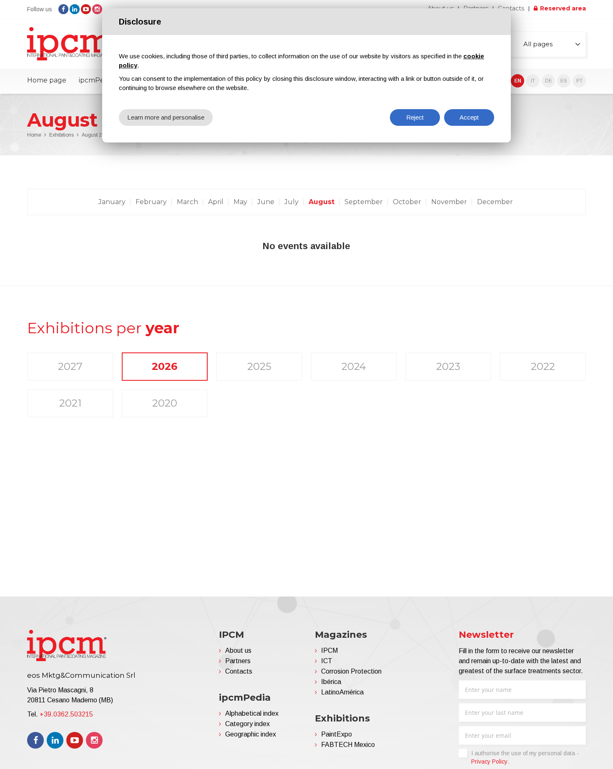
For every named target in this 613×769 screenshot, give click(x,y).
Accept (469, 117)
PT (579, 81)
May (240, 202)
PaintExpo (336, 734)
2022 (543, 366)
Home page (46, 80)
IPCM (329, 650)
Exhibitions (61, 135)
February (151, 202)
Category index (247, 723)
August (321, 202)
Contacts (511, 8)
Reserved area (563, 8)
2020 (164, 403)
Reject (415, 117)
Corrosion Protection (351, 671)
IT (533, 81)
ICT (326, 660)
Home (34, 135)
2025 (259, 366)
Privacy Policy (489, 761)
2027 (70, 366)
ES (563, 81)
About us (238, 650)
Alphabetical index (252, 713)
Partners (238, 660)
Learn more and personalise (165, 117)
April (216, 202)
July (291, 202)
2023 (448, 366)
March (187, 202)
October (407, 202)
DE (548, 81)
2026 (164, 366)
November (449, 202)
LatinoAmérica (342, 692)
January (112, 202)
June (265, 202)
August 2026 (96, 135)
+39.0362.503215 (66, 714)
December (495, 202)
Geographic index (250, 734)
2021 (70, 403)
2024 (354, 366)
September (363, 202)
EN (517, 81)
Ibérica (331, 681)
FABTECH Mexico (348, 744)
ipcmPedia (96, 80)
